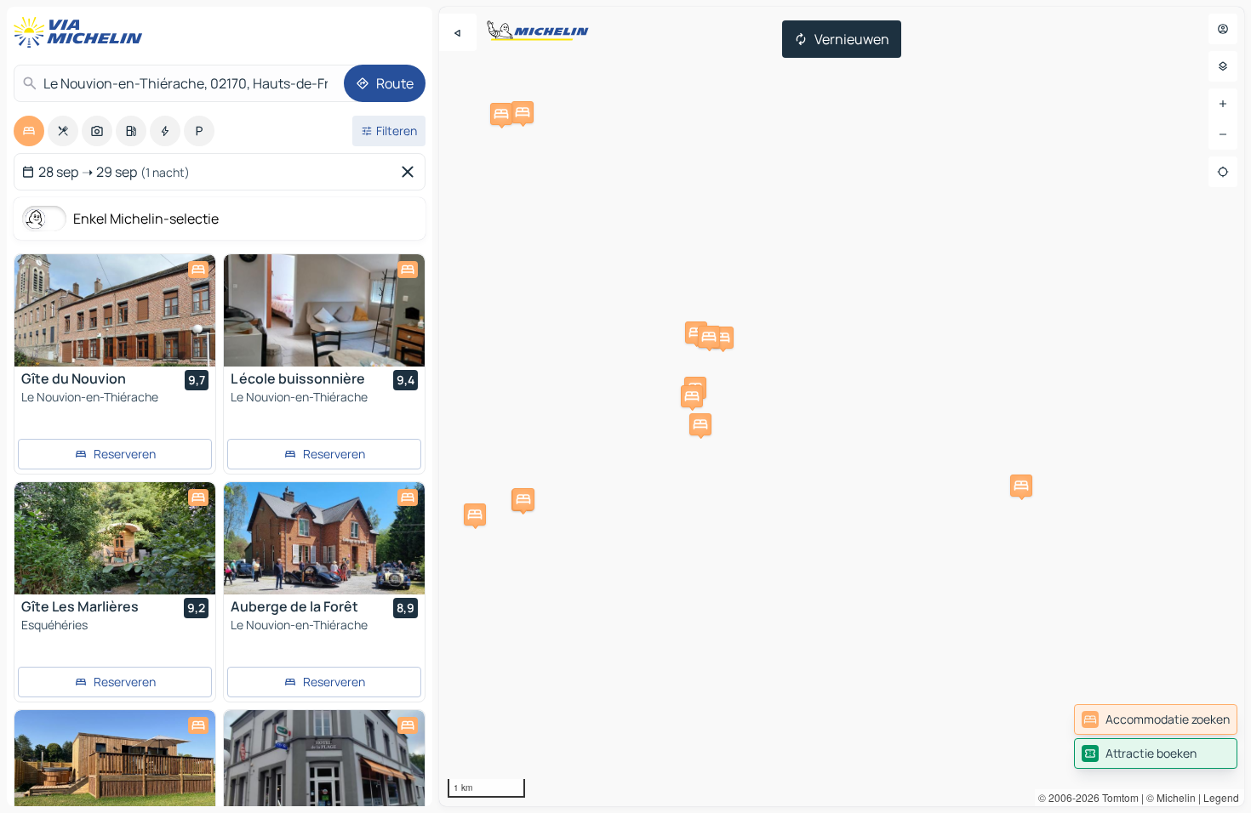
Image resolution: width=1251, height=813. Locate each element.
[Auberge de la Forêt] (324, 538)
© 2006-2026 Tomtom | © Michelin (1117, 797)
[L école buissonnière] (324, 310)
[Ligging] (1222, 171)
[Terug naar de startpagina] (82, 32)
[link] (1155, 719)
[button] (475, 514)
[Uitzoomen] (1222, 134)
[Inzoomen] (1222, 103)
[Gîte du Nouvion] (114, 310)
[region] (841, 406)
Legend (1221, 797)
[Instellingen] (1222, 66)
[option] (29, 131)
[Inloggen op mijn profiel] (1222, 29)
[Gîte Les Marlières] (114, 538)
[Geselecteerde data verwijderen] (411, 171)
